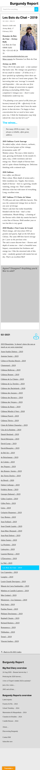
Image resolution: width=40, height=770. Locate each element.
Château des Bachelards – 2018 (13, 388)
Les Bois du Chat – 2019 (20, 17)
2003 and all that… (9, 689)
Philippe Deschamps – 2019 (12, 614)
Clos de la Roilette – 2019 (11, 430)
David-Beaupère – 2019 (10, 448)
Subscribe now (8, 741)
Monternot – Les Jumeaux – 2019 (14, 600)
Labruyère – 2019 (8, 549)
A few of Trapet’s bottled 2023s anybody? (17, 681)
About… (6, 727)
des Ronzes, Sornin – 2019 (11, 471)
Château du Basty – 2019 (10, 407)
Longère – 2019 (7, 577)
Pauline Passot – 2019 (9, 609)
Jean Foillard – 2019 (9, 522)
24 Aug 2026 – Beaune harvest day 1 (15, 672)
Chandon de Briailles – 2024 (12, 717)
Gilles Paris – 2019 (8, 503)
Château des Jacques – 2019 (12, 393)
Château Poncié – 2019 (10, 416)
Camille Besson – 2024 (10, 721)
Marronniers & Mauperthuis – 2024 (14, 712)
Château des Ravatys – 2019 (12, 397)
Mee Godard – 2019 (8, 595)
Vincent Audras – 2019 (10, 641)
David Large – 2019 (8, 443)
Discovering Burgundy (10, 731)
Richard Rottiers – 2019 (10, 623)
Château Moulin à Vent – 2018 (13, 411)
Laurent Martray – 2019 (10, 554)
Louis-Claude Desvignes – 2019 (13, 581)
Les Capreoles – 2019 (9, 572)
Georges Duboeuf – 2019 (10, 494)
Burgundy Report (24, 3)
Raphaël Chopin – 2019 (10, 618)
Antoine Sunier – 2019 (9, 356)
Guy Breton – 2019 (8, 517)
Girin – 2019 (6, 508)
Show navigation (4, 3)
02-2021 (5, 334)
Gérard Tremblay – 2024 (11, 708)
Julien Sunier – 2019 (9, 540)
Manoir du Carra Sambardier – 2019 (15, 586)
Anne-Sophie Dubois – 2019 (12, 352)
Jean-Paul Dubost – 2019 (10, 535)
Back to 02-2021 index (12, 652)
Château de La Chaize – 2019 (12, 379)
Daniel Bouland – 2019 (10, 434)
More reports (8, 59)
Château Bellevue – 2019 (10, 370)
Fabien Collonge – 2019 (10, 485)
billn (12, 21)
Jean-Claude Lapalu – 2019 (11, 526)
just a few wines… (9, 685)
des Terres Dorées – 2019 (11, 476)
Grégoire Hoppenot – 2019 (11, 512)
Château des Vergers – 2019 (12, 402)
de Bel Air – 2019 (8, 453)
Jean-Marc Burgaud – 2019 (11, 531)
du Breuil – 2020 (7, 480)
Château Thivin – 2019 (10, 420)
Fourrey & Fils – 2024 (10, 704)
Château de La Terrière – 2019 (13, 384)
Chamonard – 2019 (8, 365)
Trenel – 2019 (6, 637)
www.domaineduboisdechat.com (15, 56)
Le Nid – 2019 (6, 563)
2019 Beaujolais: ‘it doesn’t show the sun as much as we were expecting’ (18, 345)
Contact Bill (7, 737)
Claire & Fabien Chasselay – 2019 (14, 425)
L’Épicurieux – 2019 (9, 558)
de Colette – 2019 (8, 462)
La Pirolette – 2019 (8, 545)
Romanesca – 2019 (8, 627)
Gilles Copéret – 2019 (9, 499)
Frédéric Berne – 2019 (9, 489)
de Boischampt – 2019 (9, 457)
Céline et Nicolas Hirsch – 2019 (13, 361)
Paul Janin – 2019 (8, 604)
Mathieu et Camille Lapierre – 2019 (15, 591)
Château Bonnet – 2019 (10, 375)
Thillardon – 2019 (8, 632)
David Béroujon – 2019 (10, 439)
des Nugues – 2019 (8, 466)
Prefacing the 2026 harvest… (12, 676)
